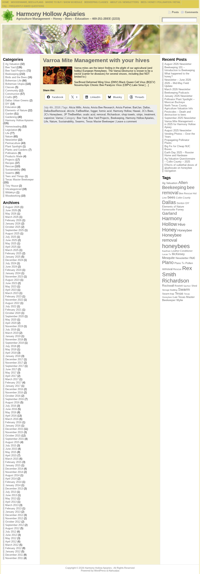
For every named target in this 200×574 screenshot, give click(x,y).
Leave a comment (126, 121)
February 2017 (13, 382)
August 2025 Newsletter (177, 130)
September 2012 (14, 525)
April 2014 (11, 478)
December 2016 (14, 389)
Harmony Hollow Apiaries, (140, 118)
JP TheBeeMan (72, 114)
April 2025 (11, 246)
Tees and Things (14, 176)
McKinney (178, 254)
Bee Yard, (83, 118)
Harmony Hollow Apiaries (50, 14)
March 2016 (12, 419)
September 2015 (14, 438)
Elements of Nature (16, 110)
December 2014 (14, 468)
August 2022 (12, 303)
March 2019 (12, 332)
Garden (9, 113)
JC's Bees (147, 111)
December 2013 (14, 488)
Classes (9, 87)
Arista (86, 107)
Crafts (8, 97)
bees (171, 197)
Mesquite (168, 258)
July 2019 (10, 329)
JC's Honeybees (53, 114)
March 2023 (12, 293)
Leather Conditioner (182, 251)
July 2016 (10, 405)
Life (7, 133)
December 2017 (14, 359)
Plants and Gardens (16, 149)
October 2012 (13, 521)
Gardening (11, 117)
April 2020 (11, 322)
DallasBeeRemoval (54, 111)
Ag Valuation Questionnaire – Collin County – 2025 (179, 160)
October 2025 (13, 226)
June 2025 (11, 240)
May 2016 (10, 412)
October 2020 (13, 313)
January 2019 (13, 336)
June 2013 (11, 495)
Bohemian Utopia (15, 83)
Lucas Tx (166, 254)
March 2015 (12, 458)
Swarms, (80, 121)
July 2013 (10, 491)
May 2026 (10, 213)
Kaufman (166, 251)
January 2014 (13, 485)
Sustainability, (67, 121)
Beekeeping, (118, 118)
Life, (47, 121)
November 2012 (14, 518)
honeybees (176, 246)
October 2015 (13, 435)
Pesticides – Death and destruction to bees (177, 113)
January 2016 (13, 425)
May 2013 (10, 498)
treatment (149, 114)
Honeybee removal (171, 238)
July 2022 (10, 306)
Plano (168, 262)
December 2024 (14, 260)
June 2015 (11, 448)
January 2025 (13, 256)
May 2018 (10, 349)
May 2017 (10, 372)
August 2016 (12, 402)
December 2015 (14, 428)
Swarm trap (168, 293)
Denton (181, 203)
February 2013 (13, 508)
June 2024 (11, 266)
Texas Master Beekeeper (19, 179)
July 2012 (10, 531)
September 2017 (14, 366)
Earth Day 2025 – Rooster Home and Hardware (179, 154)
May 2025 (10, 243)
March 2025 (12, 250)
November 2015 (14, 432)
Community (11, 90)
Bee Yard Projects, (100, 118)
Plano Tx (179, 263)
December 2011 (14, 554)
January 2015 (13, 465)
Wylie (179, 300)
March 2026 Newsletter (177, 89)
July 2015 (10, 445)
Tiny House (11, 185)
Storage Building (169, 290)
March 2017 (12, 379)
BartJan (137, 107)
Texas (179, 293)
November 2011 (14, 558)
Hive (181, 224)
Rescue (9, 166)
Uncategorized (13, 189)
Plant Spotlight (13, 146)
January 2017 (13, 385)
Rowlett (179, 285)
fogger (94, 111)
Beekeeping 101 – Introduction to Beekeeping (179, 69)
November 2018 (14, 339)
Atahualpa (113, 570)
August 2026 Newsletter (177, 64)
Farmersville (168, 209)
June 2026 (11, 210)
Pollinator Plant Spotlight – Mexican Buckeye (179, 101)
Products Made (13, 156)
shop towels (128, 114)
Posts (175, 12)
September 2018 (14, 342)
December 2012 (14, 515)
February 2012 (13, 548)
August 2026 (12, 207)
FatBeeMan (82, 111)
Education (11, 107)
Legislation (11, 129)
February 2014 (13, 481)
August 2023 (12, 279)
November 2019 (14, 326)
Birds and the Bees (16, 77)
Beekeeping (12, 73)
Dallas (146, 107)
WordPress (100, 570)
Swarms (9, 172)
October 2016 (13, 395)
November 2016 (14, 392)
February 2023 (13, 296)
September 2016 (14, 399)
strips (140, 114)
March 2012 (12, 544)
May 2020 (10, 319)
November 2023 (14, 276)
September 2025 (14, 230)
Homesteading (13, 126)
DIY (7, 103)
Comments (191, 12)
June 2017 (11, 369)
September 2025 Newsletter (180, 118)
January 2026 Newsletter (178, 95)
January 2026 (13, 223)
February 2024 (13, 269)
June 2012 (11, 534)
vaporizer (49, 118)
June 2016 (11, 409)
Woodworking (12, 195)
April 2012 (11, 541)
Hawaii (136, 111)
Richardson (113, 114)
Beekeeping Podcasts (176, 92)
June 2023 (11, 283)
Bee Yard (10, 67)
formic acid (105, 111)
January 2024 (13, 273)
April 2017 (11, 375)
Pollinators (11, 153)
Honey (169, 229)
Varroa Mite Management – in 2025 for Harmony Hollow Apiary (180, 124)
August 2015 (12, 442)
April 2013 (11, 501)
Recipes (9, 163)
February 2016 (13, 422)
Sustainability (13, 169)
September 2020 (14, 316)
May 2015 (10, 452)
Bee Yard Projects (15, 70)
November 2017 (14, 362)
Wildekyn (10, 192)
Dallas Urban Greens (17, 100)
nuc (192, 258)
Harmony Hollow (122, 111)
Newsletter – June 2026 (177, 79)
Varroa (59, 118)
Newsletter (11, 139)
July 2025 (10, 236)
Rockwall (168, 285)
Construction (12, 93)
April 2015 (11, 455)
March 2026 (12, 216)
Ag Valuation (12, 64)
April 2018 (11, 352)
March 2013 (12, 505)
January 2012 (13, 551)
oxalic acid (89, 114)
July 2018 (10, 346)
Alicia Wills (75, 107)
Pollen (189, 263)
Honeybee (184, 230)
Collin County (183, 197)
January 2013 (13, 511)
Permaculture (12, 143)
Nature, (54, 121)
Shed (194, 285)
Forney (180, 209)
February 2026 (13, 220)
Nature (9, 136)
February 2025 (13, 253)
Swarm (184, 289)
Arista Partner (123, 107)
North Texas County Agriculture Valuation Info (178, 107)
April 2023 (11, 289)
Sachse (187, 286)
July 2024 (10, 263)
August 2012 (12, 528)
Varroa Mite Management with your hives (96, 60)
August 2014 (12, 475)
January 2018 (13, 356)
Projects (10, 159)
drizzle (70, 111)
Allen (183, 182)
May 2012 (10, 538)
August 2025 (12, 233)
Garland (169, 213)
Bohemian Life (13, 80)
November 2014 (14, 472)
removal (101, 114)
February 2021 (13, 309)
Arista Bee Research (102, 107)
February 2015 (13, 462)
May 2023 (10, 286)
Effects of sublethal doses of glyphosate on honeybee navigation (180, 167)
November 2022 (14, 299)
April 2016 (11, 415)
